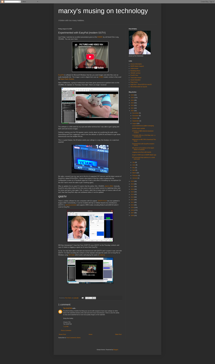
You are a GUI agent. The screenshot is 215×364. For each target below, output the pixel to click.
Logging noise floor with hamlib (141, 152)
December (135, 113)
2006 (132, 215)
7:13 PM (65, 326)
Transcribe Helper (135, 77)
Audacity (102, 255)
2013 (132, 197)
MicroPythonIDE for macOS (138, 87)
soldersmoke (134, 68)
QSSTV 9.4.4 (102, 201)
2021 (132, 108)
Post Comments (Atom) (74, 337)
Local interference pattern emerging (143, 126)
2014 (132, 194)
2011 (132, 202)
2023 (132, 103)
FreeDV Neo (134, 75)
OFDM (101, 77)
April (133, 170)
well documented (70, 205)
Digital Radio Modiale (67, 79)
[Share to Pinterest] (95, 298)
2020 (132, 111)
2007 (132, 213)
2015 (132, 192)
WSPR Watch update (138, 128)
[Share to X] (90, 298)
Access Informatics (136, 64)
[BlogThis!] (88, 298)
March (134, 173)
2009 (132, 207)
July (133, 162)
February (135, 175)
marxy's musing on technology (103, 11)
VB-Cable (71, 255)
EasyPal (61, 75)
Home (90, 334)
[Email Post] (82, 298)
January (135, 178)
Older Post (118, 334)
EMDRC (100, 37)
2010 (132, 205)
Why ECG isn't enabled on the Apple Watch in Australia (143, 148)
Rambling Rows (135, 71)
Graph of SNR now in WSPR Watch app (144, 155)
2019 (132, 181)
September (135, 121)
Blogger (115, 349)
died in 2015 (109, 186)
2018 (132, 184)
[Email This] (86, 298)
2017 (132, 186)
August (134, 123)
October (135, 118)
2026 (132, 95)
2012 (132, 199)
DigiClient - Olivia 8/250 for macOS (141, 84)
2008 (132, 210)
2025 (132, 97)
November (135, 115)
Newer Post (62, 334)
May (133, 167)
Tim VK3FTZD (67, 308)
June (134, 165)
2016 (132, 189)
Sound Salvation (135, 80)
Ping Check (134, 82)
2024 (132, 100)
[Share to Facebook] (93, 298)
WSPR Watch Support (137, 66)
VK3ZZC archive (135, 73)
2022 (132, 105)
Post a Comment (66, 330)
